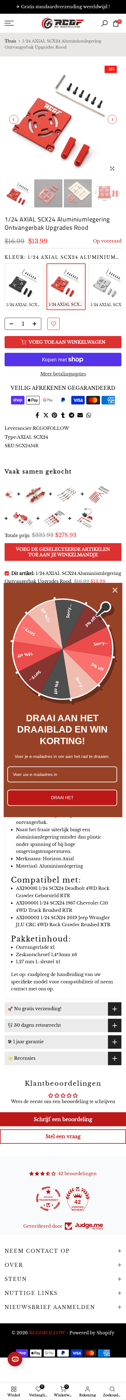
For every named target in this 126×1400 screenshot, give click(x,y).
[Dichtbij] (115, 590)
